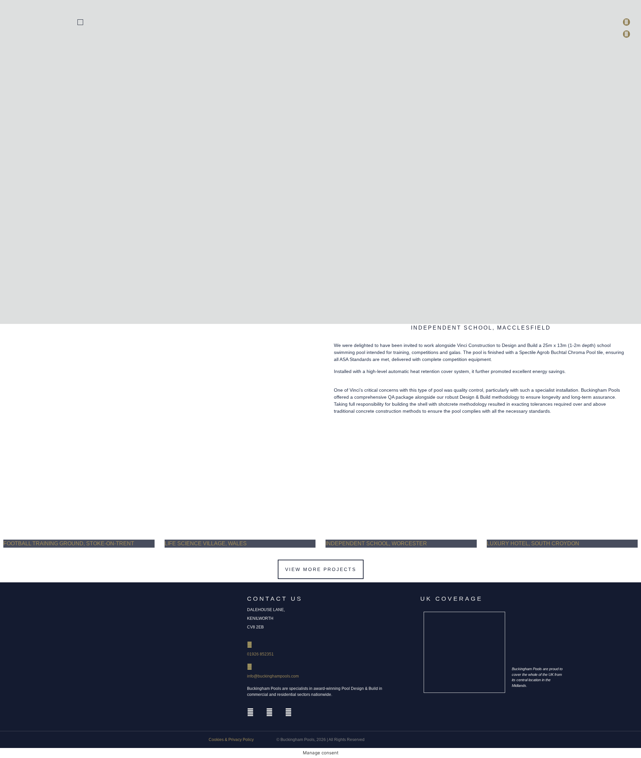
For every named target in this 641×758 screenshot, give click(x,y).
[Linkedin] (269, 712)
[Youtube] (288, 712)
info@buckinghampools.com (273, 676)
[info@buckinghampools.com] (249, 666)
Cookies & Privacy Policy (231, 739)
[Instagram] (250, 712)
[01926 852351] (249, 644)
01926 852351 (260, 654)
